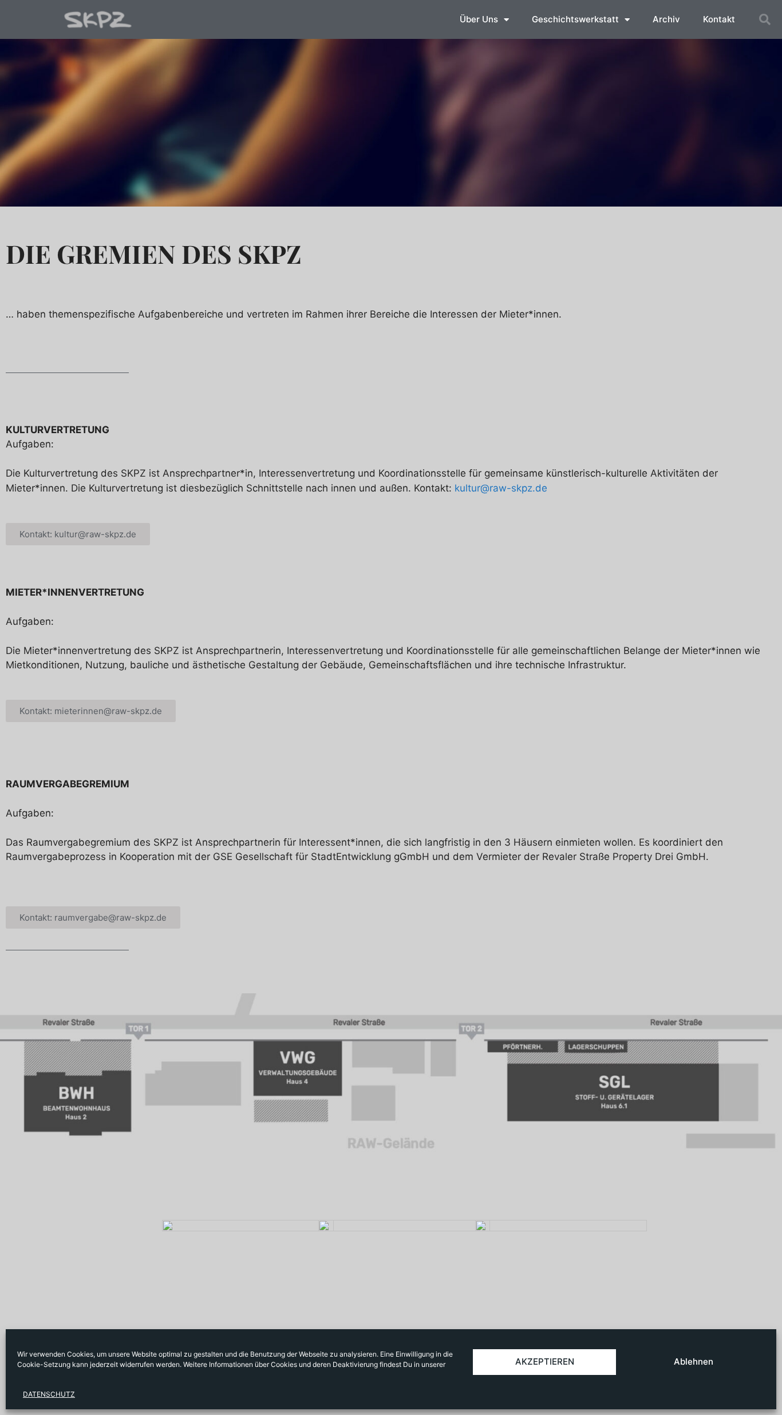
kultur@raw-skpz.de (501, 488)
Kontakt (719, 19)
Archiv (666, 19)
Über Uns (479, 19)
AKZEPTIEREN (544, 1361)
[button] (764, 19)
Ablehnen (693, 1361)
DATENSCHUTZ (49, 1394)
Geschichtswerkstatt (575, 19)
